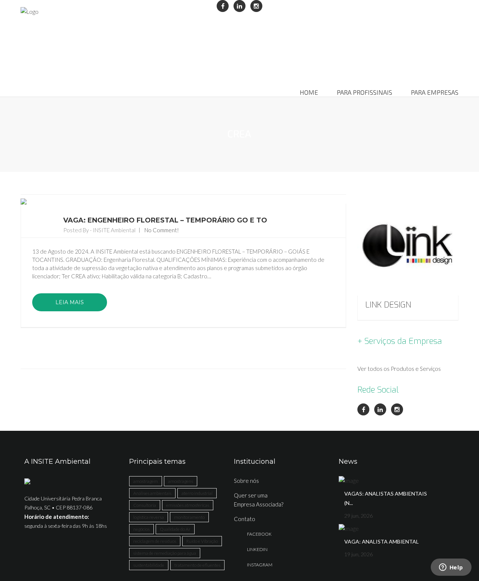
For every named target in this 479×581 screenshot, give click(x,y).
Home (309, 92)
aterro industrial (197, 493)
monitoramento (189, 517)
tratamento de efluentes (197, 565)
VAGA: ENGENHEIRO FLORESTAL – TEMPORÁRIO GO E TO (165, 220)
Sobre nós (246, 480)
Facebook (259, 534)
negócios (141, 529)
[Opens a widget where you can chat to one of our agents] (451, 568)
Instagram (259, 565)
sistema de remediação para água (164, 553)
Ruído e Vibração (202, 541)
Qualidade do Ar (175, 529)
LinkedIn (257, 549)
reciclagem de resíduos (154, 541)
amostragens (180, 481)
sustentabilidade (148, 565)
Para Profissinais (364, 92)
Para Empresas (434, 92)
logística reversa (148, 517)
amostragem (145, 481)
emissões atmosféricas (187, 505)
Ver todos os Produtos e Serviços (399, 368)
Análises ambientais (152, 493)
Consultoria (144, 505)
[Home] (30, 11)
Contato (244, 518)
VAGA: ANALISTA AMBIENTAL (381, 541)
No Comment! (161, 230)
